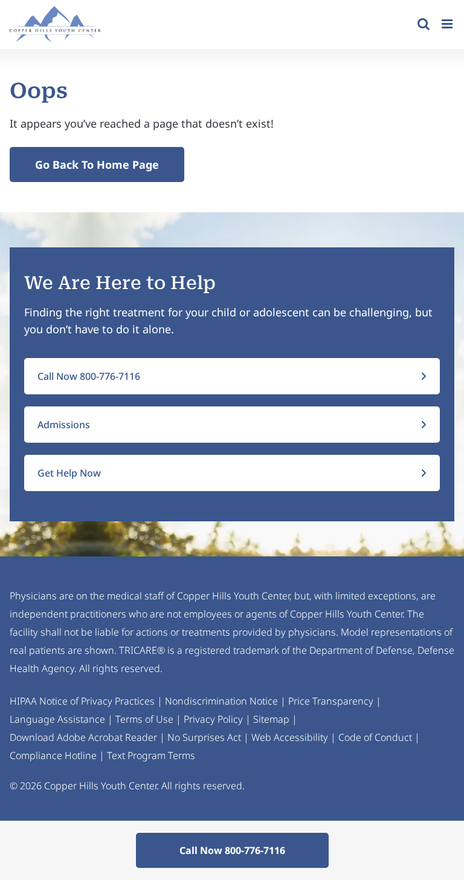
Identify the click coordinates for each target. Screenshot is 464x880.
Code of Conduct (375, 737)
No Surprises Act (204, 737)
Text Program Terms (151, 755)
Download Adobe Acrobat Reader (83, 737)
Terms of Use (144, 719)
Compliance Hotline (53, 755)
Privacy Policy (213, 719)
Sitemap (271, 719)
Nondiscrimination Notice (221, 701)
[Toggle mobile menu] (448, 24)
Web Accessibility (289, 737)
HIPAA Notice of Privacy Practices (82, 701)
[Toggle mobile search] (423, 24)
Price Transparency (330, 701)
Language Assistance (57, 719)
